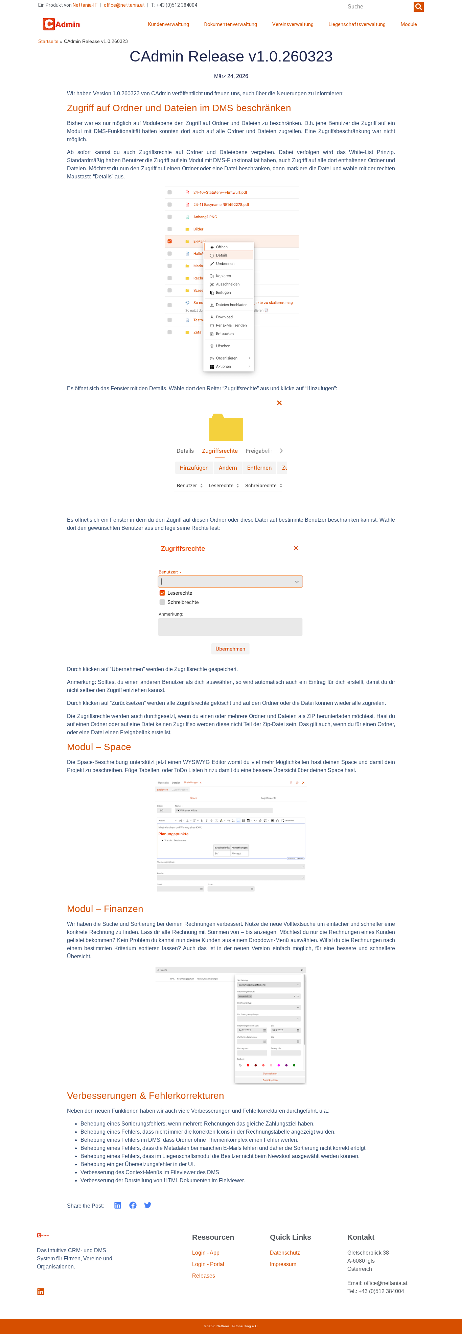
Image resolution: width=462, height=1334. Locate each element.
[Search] (419, 7)
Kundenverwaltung (168, 24)
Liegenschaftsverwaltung (357, 24)
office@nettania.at (124, 5)
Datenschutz (285, 1253)
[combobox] (379, 7)
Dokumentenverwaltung (230, 24)
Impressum (283, 1264)
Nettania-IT (85, 5)
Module (409, 24)
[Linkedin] (41, 1291)
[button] (118, 1205)
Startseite (48, 41)
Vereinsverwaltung (293, 24)
